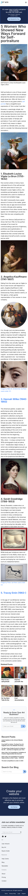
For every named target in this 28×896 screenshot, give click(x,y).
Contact (4, 881)
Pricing (4, 877)
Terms (6, 893)
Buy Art (4, 847)
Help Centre (5, 858)
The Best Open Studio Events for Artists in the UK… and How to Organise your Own (13, 749)
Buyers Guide (5, 851)
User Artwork (5, 843)
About (3, 873)
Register (24, 893)
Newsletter (5, 866)
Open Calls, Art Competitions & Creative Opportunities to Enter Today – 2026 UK (13, 757)
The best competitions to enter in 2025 (12, 760)
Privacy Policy (12, 893)
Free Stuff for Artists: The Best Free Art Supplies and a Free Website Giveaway (13, 744)
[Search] (24, 771)
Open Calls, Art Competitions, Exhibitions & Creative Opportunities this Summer (14, 753)
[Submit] (23, 726)
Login (18, 893)
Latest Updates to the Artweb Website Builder (12, 740)
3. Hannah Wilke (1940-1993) (14, 400)
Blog (3, 862)
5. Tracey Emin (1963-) (13, 592)
